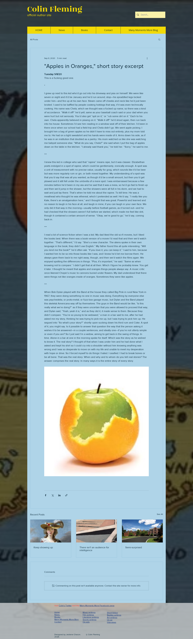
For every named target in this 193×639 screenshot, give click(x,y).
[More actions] (147, 58)
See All (160, 514)
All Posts (34, 39)
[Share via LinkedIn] (59, 495)
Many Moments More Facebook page (97, 605)
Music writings (89, 612)
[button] (159, 39)
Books (57, 617)
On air (109, 620)
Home (57, 612)
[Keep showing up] (50, 531)
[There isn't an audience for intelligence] (96, 531)
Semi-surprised (133, 547)
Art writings (112, 617)
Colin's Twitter (65, 605)
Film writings (88, 615)
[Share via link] (66, 495)
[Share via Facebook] (45, 495)
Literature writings (91, 617)
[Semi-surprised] (142, 531)
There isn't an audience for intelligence (94, 549)
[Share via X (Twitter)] (52, 495)
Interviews (111, 622)
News (57, 614)
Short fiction (112, 612)
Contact (57, 622)
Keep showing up (43, 547)
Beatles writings (114, 615)
